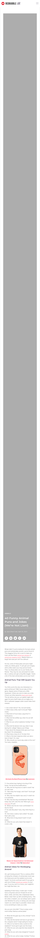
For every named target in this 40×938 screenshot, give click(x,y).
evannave (31, 779)
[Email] (24, 638)
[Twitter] (15, 638)
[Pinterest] (11, 638)
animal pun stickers (23, 655)
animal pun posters (22, 882)
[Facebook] (6, 638)
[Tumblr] (20, 638)
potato (7, 934)
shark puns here (27, 695)
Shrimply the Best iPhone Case (16, 779)
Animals (8, 613)
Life (18, 3)
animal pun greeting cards (13, 657)
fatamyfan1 (26, 863)
